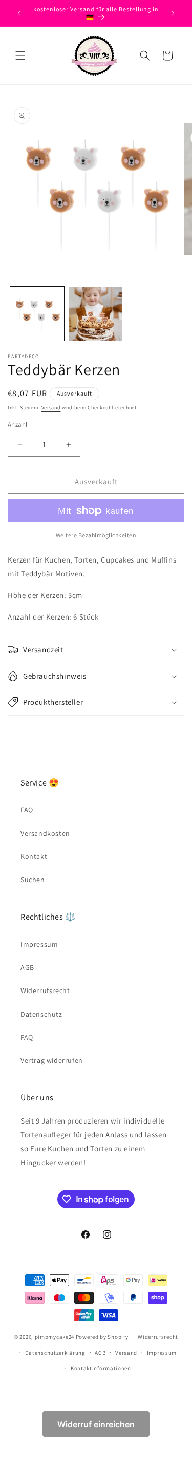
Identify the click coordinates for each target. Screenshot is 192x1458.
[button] (20, 55)
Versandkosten (45, 833)
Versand (51, 407)
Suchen (32, 879)
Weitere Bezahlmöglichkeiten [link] (96, 535)
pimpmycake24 (54, 1336)
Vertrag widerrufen (51, 1060)
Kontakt (33, 856)
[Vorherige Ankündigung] (19, 13)
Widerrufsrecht (45, 990)
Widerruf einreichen (96, 1424)
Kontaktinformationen (101, 1368)
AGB (27, 967)
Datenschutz (41, 1014)
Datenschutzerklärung (55, 1352)
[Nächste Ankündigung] (173, 13)
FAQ (26, 809)
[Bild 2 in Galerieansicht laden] (96, 314)
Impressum (39, 944)
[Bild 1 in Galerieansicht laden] (37, 314)
